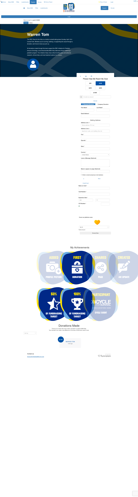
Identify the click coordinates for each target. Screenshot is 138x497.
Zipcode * (83, 140)
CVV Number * (82, 203)
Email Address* (85, 113)
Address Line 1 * (85, 122)
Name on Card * (83, 185)
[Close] (137, 1)
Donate (26, 22)
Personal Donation (88, 104)
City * (82, 134)
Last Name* (100, 107)
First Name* (84, 107)
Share (31, 22)
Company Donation (103, 104)
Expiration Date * (83, 197)
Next (99, 178)
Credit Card (86, 183)
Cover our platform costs (86, 217)
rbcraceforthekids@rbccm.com (35, 356)
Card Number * (82, 191)
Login (69, 16)
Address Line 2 (85, 128)
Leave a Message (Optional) (88, 158)
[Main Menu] (0, 1)
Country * (83, 152)
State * (82, 146)
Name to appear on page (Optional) (90, 169)
